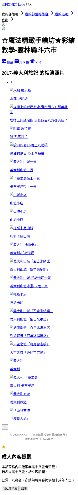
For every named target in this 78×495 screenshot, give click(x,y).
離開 (24, 488)
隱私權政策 (31, 438)
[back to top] (5, 426)
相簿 (10, 62)
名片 (38, 62)
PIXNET (24, 434)
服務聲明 (47, 438)
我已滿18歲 (10, 488)
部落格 (24, 62)
